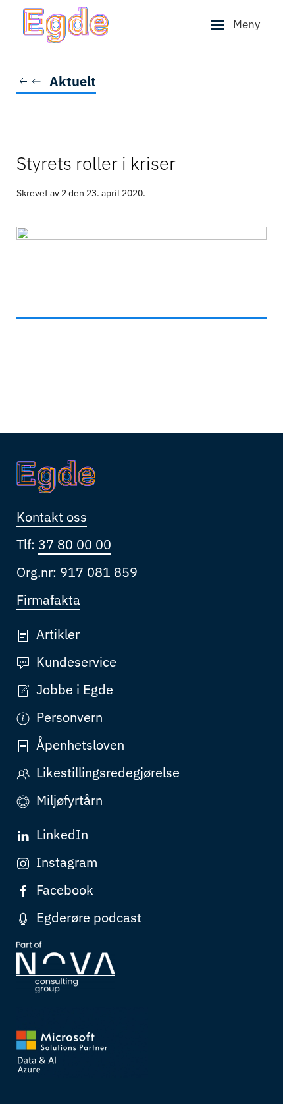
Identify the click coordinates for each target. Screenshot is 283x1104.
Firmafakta (48, 600)
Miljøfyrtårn (69, 800)
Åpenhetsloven (80, 745)
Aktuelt (72, 81)
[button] (235, 25)
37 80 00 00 (74, 544)
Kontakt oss (51, 517)
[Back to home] (66, 25)
